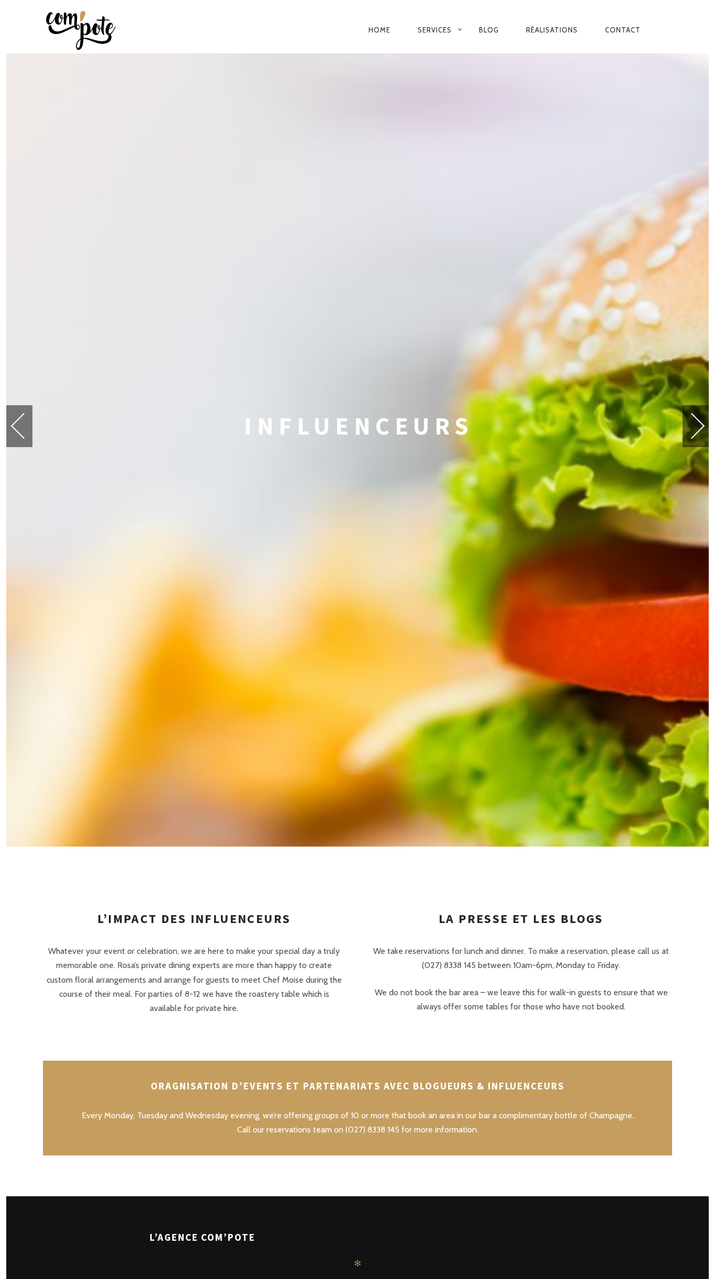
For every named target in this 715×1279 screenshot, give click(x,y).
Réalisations (552, 30)
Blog (489, 30)
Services (435, 30)
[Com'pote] (104, 29)
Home (379, 30)
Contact (623, 30)
